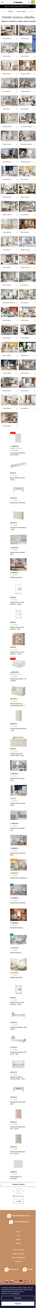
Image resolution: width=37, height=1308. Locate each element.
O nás (18, 1235)
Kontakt (18, 1239)
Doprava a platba (18, 1250)
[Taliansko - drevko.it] (30, 1281)
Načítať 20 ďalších (18, 1184)
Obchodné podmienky (18, 1257)
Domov (18, 1232)
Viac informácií (14, 1293)
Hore (19, 1201)
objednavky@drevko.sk (21, 1215)
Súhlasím (18, 1304)
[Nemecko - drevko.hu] (20, 1281)
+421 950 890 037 (21, 1222)
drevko (30, 1269)
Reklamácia (18, 1261)
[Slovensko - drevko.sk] (6, 1281)
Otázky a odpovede (18, 1254)
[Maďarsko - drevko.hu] (16, 1281)
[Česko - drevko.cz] (11, 1281)
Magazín (18, 1243)
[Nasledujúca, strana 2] (18, 1191)
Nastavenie (18, 1298)
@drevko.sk (13, 1269)
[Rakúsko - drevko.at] (25, 1281)
